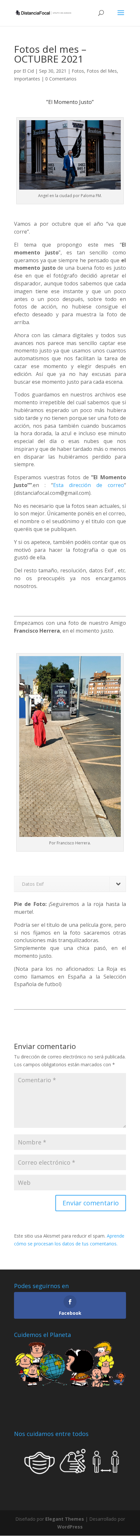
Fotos (78, 71)
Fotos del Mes (102, 71)
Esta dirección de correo (88, 485)
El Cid (28, 71)
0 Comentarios (61, 79)
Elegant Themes (64, 1519)
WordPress (70, 1527)
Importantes (27, 79)
